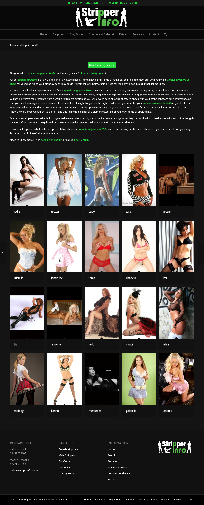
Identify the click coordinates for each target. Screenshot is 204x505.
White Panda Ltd (59, 499)
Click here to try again (92, 73)
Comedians (65, 467)
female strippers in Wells (26, 45)
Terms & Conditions (119, 473)
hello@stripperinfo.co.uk (24, 470)
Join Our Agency (117, 467)
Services (112, 461)
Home (111, 449)
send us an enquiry (51, 139)
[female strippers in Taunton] (3, 253)
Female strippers (68, 449)
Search (112, 455)
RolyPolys (64, 461)
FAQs (111, 479)
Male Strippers (67, 455)
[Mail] (69, 3)
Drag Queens (66, 473)
